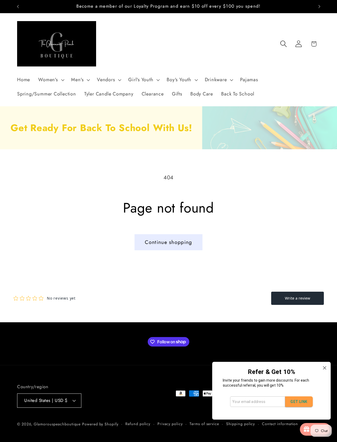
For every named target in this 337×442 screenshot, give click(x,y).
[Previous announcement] (18, 6)
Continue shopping (168, 242)
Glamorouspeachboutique (57, 424)
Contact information (280, 423)
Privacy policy (170, 423)
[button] (50, 80)
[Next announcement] (319, 6)
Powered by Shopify (100, 424)
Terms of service (204, 423)
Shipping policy (240, 423)
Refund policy (137, 423)
